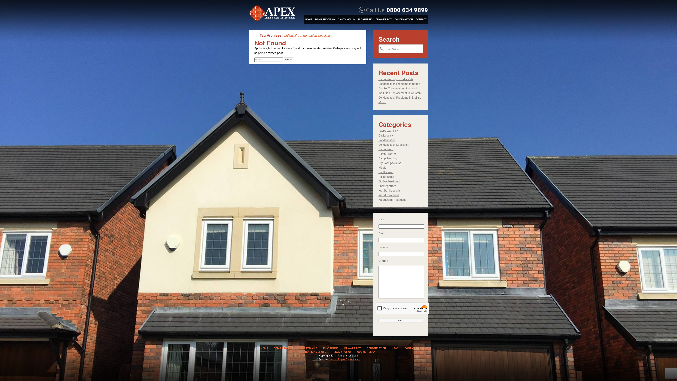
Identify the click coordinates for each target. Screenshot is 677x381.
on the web (386, 172)
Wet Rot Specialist (390, 190)
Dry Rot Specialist (390, 163)
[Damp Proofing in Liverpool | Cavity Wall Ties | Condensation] (274, 13)
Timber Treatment (389, 181)
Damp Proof (386, 149)
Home (308, 19)
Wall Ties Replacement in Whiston (400, 93)
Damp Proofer (387, 154)
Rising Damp (386, 177)
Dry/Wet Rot (384, 19)
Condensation (404, 19)
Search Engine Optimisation (344, 359)
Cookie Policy (366, 351)
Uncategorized (388, 186)
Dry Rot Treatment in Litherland (398, 88)
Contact (421, 19)
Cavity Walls (346, 19)
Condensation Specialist (393, 144)
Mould (382, 167)
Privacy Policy (341, 351)
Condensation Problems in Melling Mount (400, 100)
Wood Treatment (389, 195)
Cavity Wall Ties (388, 131)
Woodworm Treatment (392, 199)
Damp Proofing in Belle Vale (396, 79)
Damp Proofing (325, 19)
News (395, 348)
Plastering (365, 19)
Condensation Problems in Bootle (399, 84)
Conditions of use (314, 351)
